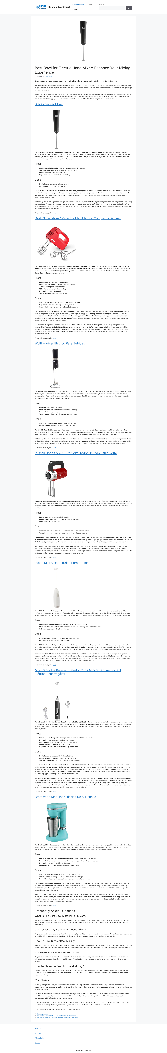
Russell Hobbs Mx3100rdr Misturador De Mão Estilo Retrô (76, 453)
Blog (90, 4)
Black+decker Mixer (49, 104)
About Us (38, 1028)
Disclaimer (75, 9)
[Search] (129, 8)
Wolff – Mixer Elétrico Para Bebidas (60, 343)
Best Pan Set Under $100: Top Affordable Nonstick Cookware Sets (56, 1015)
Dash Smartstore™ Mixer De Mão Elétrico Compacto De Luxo (78, 218)
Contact (37, 1043)
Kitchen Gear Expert (59, 7)
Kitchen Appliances (78, 4)
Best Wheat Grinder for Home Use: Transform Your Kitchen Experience (57, 1017)
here (54, 213)
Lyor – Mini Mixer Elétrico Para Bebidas (62, 563)
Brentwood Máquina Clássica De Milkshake (65, 797)
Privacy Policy (39, 1038)
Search (101, 4)
